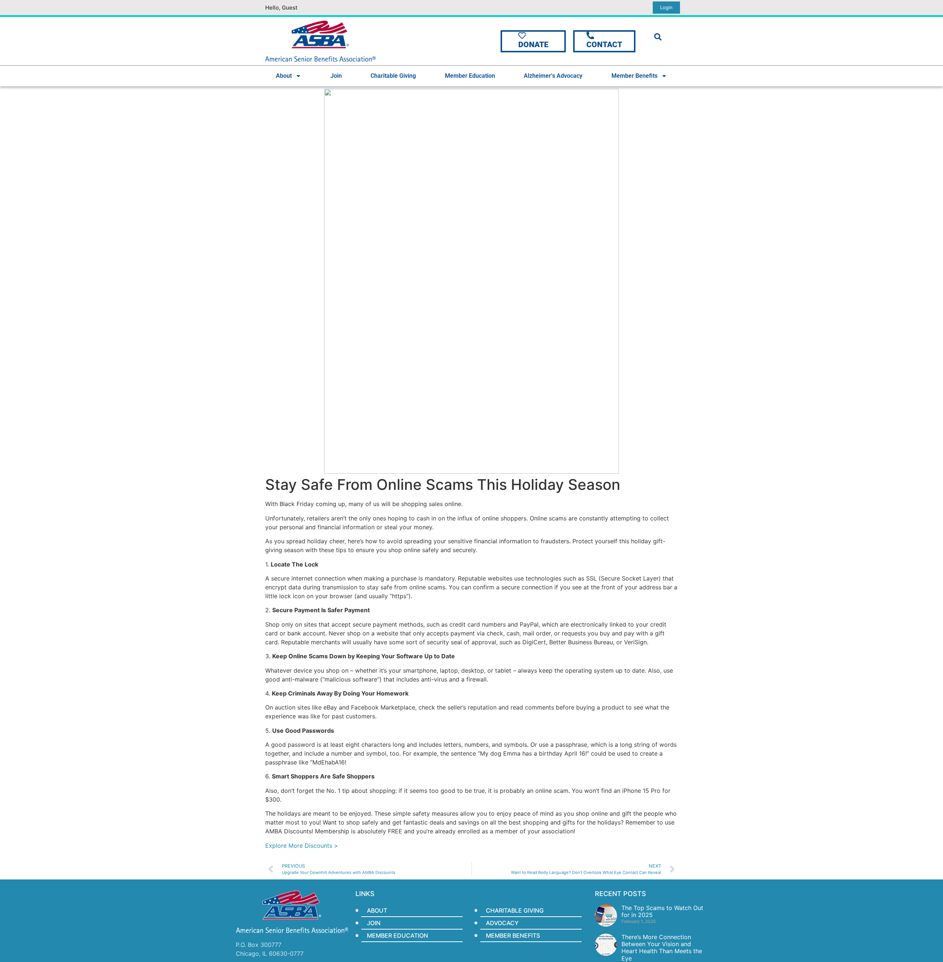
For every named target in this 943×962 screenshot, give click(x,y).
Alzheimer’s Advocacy (553, 75)
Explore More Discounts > (302, 845)
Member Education (470, 75)
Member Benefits (634, 75)
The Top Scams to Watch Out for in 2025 (662, 911)
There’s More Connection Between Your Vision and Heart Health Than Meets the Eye (661, 947)
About (284, 75)
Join (336, 75)
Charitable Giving (393, 75)
